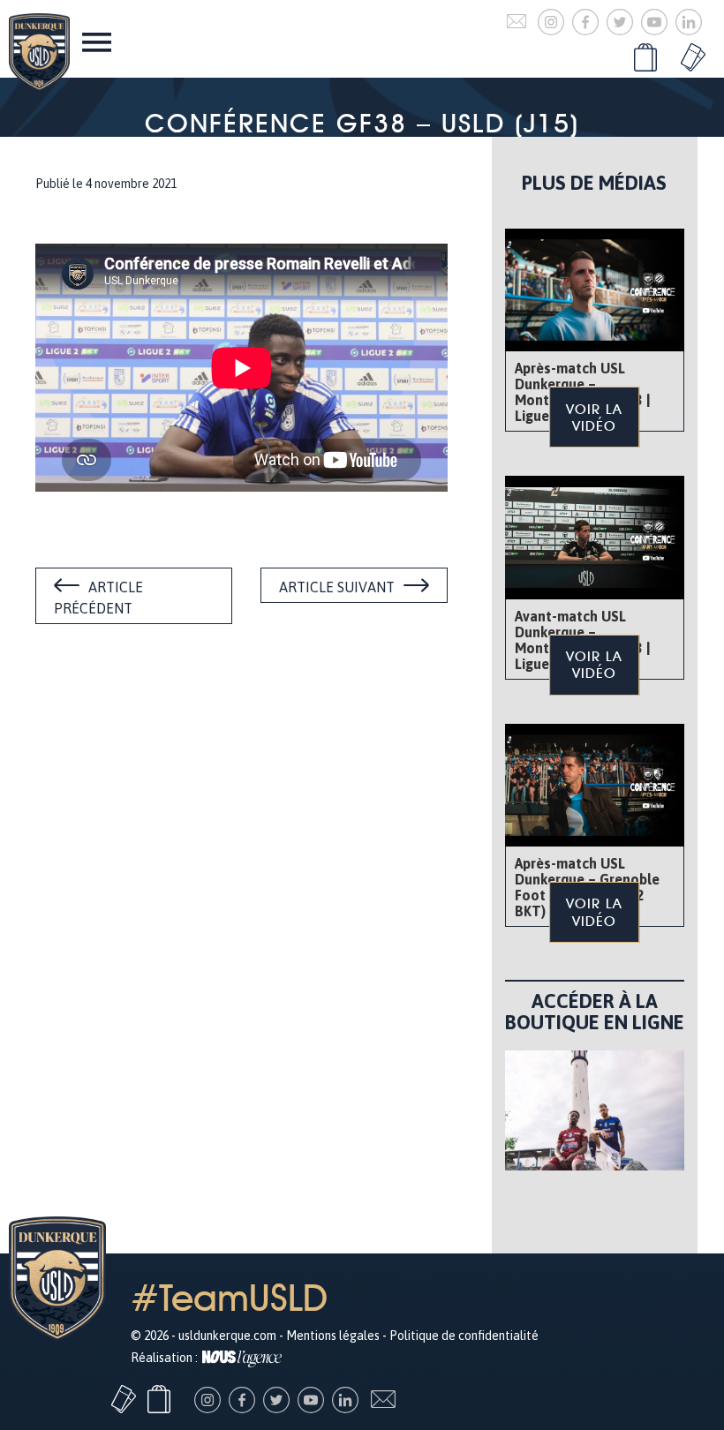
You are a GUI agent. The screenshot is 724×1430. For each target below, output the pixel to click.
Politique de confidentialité (464, 1335)
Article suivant (337, 587)
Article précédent (98, 597)
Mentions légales (333, 1335)
